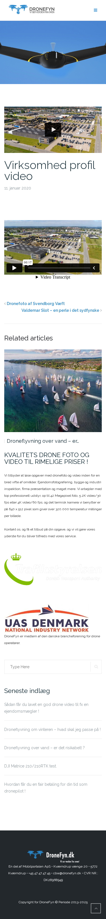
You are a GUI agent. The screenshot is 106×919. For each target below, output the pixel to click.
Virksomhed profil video (49, 170)
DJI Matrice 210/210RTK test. (41, 441)
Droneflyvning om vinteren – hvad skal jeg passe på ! (52, 729)
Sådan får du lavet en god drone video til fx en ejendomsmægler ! (46, 707)
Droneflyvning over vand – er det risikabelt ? (44, 748)
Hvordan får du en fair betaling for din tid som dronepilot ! (45, 787)
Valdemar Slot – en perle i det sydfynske (60, 310)
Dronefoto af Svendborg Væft (36, 303)
